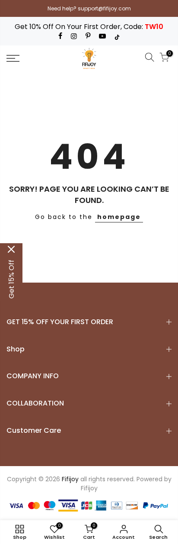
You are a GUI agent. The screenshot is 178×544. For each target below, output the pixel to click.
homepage (119, 216)
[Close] (11, 249)
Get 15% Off (11, 279)
